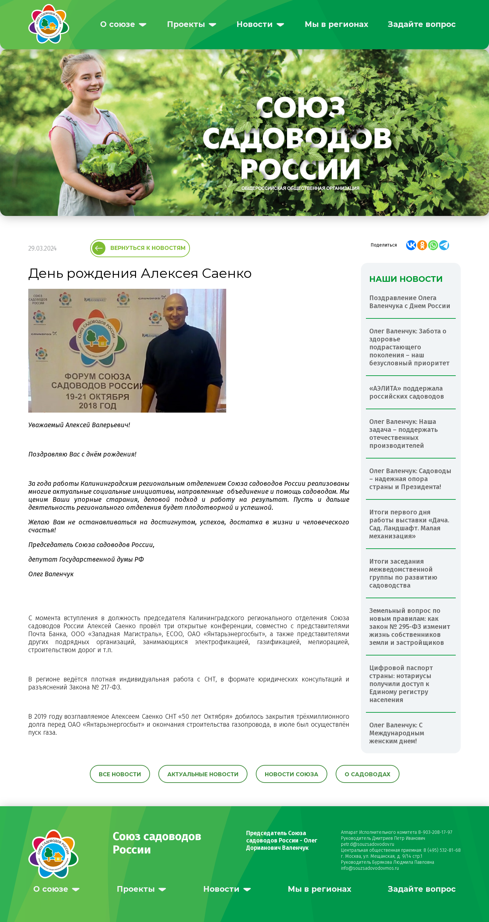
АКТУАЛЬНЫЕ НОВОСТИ (203, 774)
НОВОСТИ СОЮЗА (291, 774)
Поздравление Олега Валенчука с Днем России (409, 302)
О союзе (117, 24)
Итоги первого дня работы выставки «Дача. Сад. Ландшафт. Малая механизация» (409, 524)
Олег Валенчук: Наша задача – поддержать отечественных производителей (403, 434)
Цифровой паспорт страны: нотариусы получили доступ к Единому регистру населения (401, 684)
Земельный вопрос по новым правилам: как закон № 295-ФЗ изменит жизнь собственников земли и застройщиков (409, 626)
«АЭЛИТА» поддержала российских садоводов (406, 392)
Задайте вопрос (422, 24)
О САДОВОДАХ (368, 774)
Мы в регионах (336, 24)
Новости (255, 24)
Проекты (186, 24)
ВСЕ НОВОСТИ (120, 774)
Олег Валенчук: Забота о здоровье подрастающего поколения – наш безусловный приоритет (409, 347)
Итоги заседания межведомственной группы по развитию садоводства (403, 573)
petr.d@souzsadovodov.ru (367, 844)
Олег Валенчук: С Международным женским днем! (396, 733)
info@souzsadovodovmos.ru (370, 868)
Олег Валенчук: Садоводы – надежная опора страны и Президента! (410, 479)
